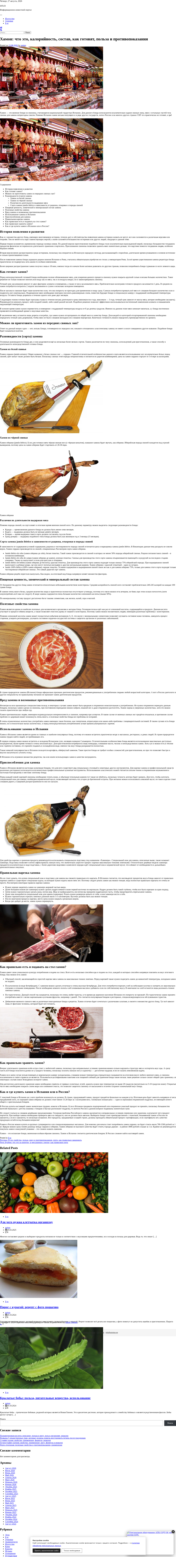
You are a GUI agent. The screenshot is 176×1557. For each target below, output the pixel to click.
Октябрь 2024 (11, 1519)
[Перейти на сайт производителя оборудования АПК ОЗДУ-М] (150, 1543)
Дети (7, 1535)
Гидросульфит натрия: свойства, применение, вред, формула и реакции (31, 1443)
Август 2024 (10, 1524)
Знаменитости (11, 1542)
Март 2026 (9, 1480)
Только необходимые (72, 1551)
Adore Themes (71, 1322)
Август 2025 (10, 1496)
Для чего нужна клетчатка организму (26, 1222)
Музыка (8, 1551)
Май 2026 (9, 1475)
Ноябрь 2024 (10, 1517)
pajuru (23, 45)
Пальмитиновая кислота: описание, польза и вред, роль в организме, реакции (34, 1436)
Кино (7, 1546)
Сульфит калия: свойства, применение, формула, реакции (25, 1440)
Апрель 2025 (10, 1505)
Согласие (100, 1333)
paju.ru (3, 5)
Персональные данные (86, 1333)
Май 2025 (9, 1503)
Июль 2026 (10, 1470)
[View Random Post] (1, 28)
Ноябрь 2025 (10, 1489)
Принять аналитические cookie (46, 1551)
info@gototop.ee (112, 1333)
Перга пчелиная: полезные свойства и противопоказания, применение (31, 1445)
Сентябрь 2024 (11, 1522)
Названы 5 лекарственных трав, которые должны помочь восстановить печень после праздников (43, 1438)
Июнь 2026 (10, 1473)
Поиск (3, 1419)
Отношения (10, 1553)
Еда (6, 23)
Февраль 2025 (11, 1510)
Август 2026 (10, 1468)
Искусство (9, 19)
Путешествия (11, 1556)
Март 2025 (9, 1508)
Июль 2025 (10, 1498)
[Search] (1, 30)
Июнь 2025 (10, 1501)
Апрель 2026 (10, 1477)
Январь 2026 (10, 1484)
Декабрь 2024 (11, 1515)
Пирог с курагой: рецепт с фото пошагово (29, 1307)
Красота (8, 1549)
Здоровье (9, 21)
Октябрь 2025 (11, 1491)
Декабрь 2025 (11, 1487)
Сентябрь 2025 (11, 1494)
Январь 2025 (10, 1512)
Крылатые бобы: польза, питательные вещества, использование (45, 1398)
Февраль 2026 (11, 1482)
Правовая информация (67, 1333)
